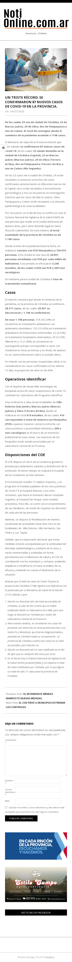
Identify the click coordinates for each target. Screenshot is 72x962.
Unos (32, 957)
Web (7, 801)
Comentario (9, 741)
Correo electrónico (9, 792)
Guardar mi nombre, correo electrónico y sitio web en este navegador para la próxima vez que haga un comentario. (34, 809)
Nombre (9, 782)
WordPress (49, 957)
